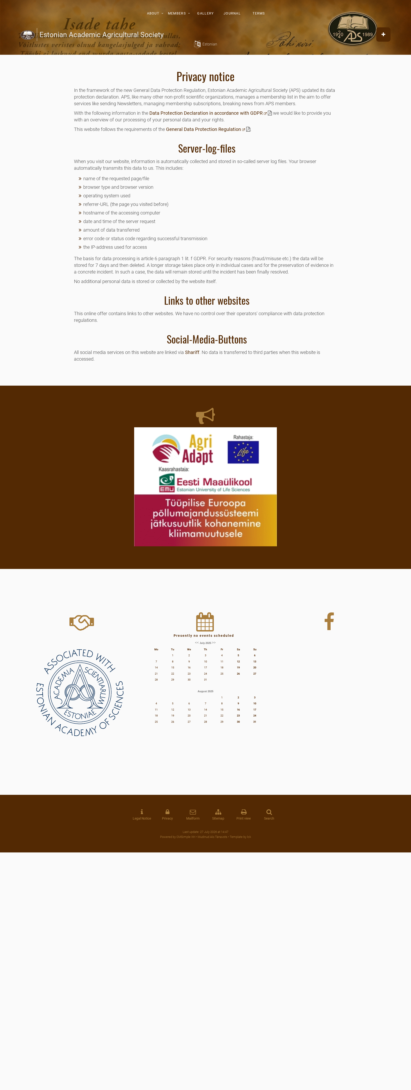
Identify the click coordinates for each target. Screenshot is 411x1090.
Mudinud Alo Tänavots (212, 837)
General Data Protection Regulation (203, 129)
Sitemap (218, 818)
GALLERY (205, 13)
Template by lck (240, 837)
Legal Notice (142, 818)
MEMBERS (177, 13)
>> (214, 643)
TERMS (259, 13)
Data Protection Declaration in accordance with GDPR (206, 113)
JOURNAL (232, 13)
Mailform (193, 818)
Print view (243, 818)
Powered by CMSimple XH (177, 837)
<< (197, 643)
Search (269, 818)
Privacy (167, 818)
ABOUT (153, 13)
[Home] (27, 34)
